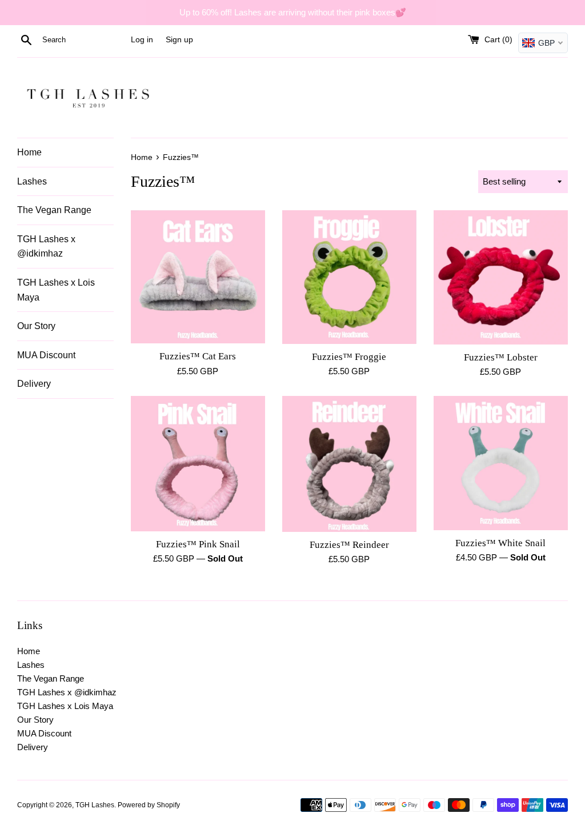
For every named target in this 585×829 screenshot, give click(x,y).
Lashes (32, 181)
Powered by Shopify (149, 805)
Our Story (36, 326)
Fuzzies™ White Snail (500, 543)
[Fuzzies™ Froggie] (349, 277)
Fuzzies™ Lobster (501, 357)
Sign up (179, 39)
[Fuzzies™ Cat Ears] (198, 276)
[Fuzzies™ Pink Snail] (198, 463)
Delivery (34, 384)
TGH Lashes (94, 805)
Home (29, 152)
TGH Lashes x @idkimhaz (46, 246)
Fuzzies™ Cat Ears (197, 356)
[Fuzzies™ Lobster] (501, 277)
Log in (142, 39)
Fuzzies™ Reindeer (349, 544)
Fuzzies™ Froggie (349, 356)
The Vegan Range (54, 210)
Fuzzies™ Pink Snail (198, 544)
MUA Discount (46, 355)
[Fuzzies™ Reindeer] (349, 463)
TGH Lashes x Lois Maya (56, 290)
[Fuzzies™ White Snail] (501, 463)
